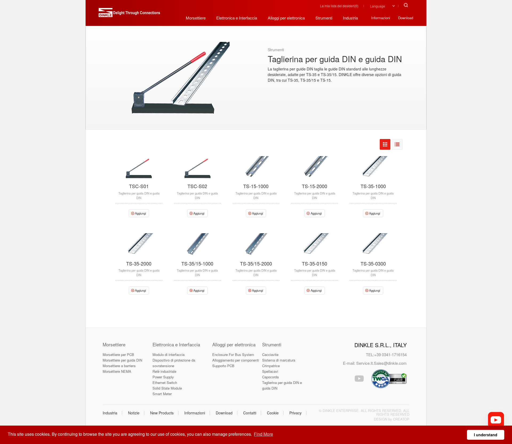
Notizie (133, 412)
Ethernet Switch (165, 382)
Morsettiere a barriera (119, 365)
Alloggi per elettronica (233, 344)
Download (224, 412)
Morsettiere (114, 344)
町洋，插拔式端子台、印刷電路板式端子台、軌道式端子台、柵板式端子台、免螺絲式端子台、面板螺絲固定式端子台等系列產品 (129, 14)
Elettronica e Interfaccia (176, 344)
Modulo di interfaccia (169, 354)
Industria (110, 412)
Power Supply (163, 376)
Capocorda (270, 376)
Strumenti (271, 344)
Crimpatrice (271, 365)
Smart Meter (162, 393)
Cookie (273, 412)
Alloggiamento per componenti (235, 360)
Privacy (295, 412)
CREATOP (401, 419)
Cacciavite (270, 354)
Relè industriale (164, 371)
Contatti (249, 412)
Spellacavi (270, 371)
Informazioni (194, 412)
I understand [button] (485, 434)
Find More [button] (263, 434)
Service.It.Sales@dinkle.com (381, 363)
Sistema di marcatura (278, 360)
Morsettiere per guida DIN (122, 360)
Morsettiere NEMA (117, 371)
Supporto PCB (223, 365)
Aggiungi (140, 213)
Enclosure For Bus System (233, 354)
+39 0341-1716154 (390, 354)
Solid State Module (167, 388)
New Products (162, 412)
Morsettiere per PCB (118, 354)
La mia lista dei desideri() (339, 5)
